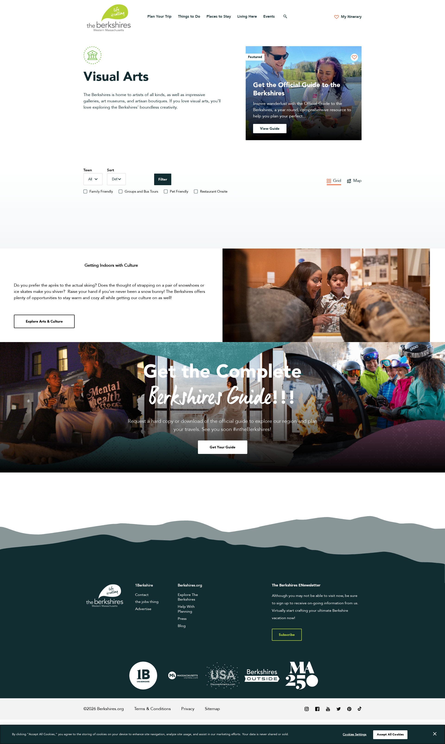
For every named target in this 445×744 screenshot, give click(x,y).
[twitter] (339, 709)
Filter (162, 179)
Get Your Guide (222, 447)
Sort (110, 170)
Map (357, 181)
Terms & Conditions (152, 709)
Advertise (143, 608)
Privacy (187, 709)
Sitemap (212, 709)
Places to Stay (219, 16)
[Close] (435, 734)
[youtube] (328, 709)
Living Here (247, 16)
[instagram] (307, 709)
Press (182, 618)
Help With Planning (186, 609)
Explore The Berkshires (188, 597)
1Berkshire (144, 585)
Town (87, 170)
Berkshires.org (190, 585)
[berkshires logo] (108, 18)
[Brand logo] (143, 675)
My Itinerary (351, 16)
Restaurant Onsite (213, 191)
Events (269, 16)
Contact (142, 594)
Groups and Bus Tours (141, 191)
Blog (182, 625)
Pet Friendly (179, 191)
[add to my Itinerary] (354, 57)
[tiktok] (360, 709)
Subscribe (287, 634)
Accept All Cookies (390, 734)
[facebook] (317, 709)
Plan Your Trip (159, 16)
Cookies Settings (354, 734)
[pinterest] (349, 709)
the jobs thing (147, 601)
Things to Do (189, 16)
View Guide (270, 128)
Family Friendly (101, 191)
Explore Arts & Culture (44, 321)
